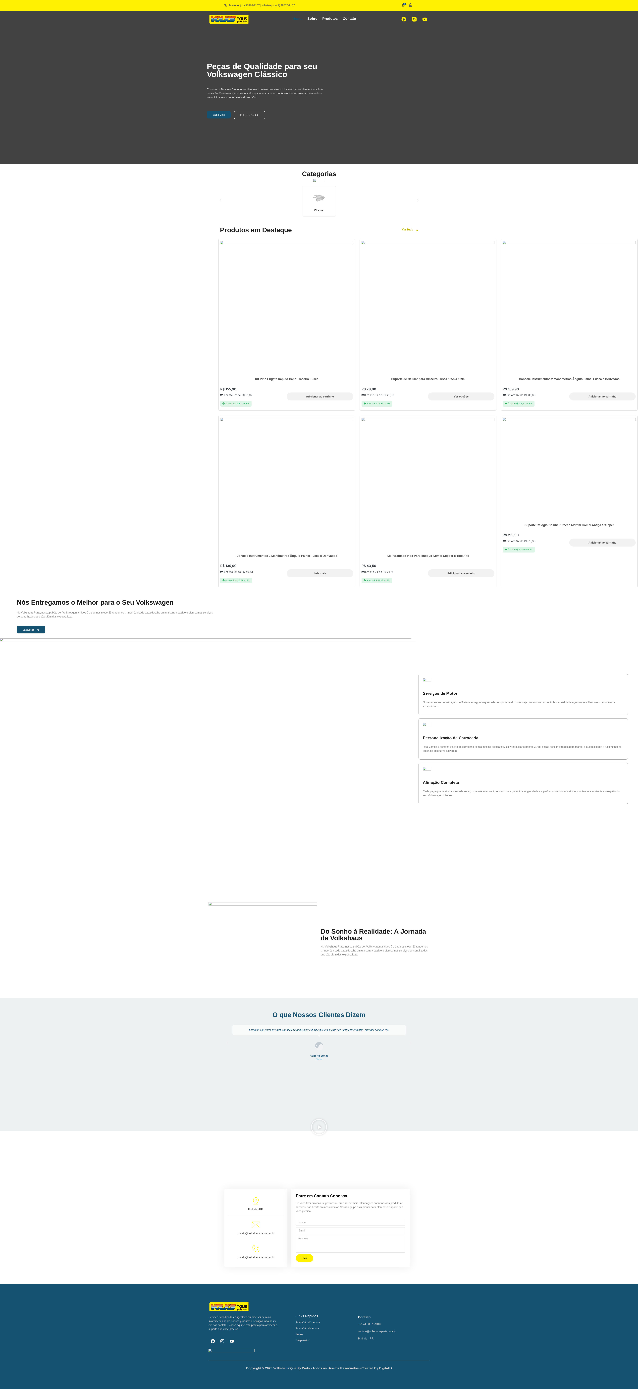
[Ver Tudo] (417, 230)
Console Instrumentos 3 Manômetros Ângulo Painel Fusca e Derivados (286, 555)
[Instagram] (222, 1341)
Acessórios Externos (308, 1322)
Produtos (330, 18)
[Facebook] (404, 19)
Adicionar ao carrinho (320, 396)
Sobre (312, 18)
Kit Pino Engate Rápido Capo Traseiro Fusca (286, 379)
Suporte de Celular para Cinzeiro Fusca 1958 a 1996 (428, 379)
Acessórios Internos (307, 1328)
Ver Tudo (407, 229)
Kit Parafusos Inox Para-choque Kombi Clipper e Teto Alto (428, 555)
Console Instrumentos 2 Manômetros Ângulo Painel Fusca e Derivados (569, 379)
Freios (299, 1334)
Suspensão (302, 1340)
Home (297, 18)
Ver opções (461, 396)
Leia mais (320, 573)
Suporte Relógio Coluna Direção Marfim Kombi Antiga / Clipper (569, 525)
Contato (349, 18)
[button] (220, 200)
